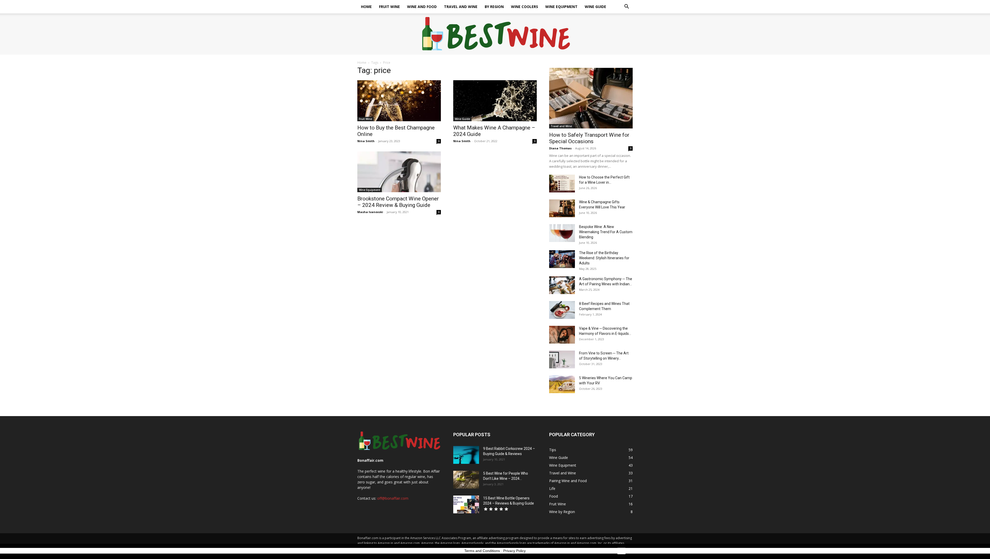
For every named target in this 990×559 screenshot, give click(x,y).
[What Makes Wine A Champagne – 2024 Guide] (495, 100)
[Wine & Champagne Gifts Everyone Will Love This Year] (562, 208)
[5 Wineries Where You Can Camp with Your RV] (562, 384)
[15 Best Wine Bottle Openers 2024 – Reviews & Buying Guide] (466, 504)
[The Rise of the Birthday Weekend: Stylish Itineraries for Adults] (562, 259)
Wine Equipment (561, 6)
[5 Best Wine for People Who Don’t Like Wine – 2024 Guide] (466, 480)
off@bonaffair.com (392, 498)
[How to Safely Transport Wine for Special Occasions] (591, 98)
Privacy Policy (514, 551)
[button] (626, 7)
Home (366, 6)
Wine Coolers (524, 6)
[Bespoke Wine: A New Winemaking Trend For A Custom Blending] (562, 233)
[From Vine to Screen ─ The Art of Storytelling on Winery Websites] (562, 359)
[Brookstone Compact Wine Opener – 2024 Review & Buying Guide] (399, 171)
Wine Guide (595, 6)
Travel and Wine (460, 6)
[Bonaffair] (495, 34)
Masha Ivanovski (370, 212)
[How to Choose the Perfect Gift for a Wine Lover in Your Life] (562, 183)
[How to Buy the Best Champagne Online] (399, 100)
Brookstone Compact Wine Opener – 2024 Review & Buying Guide (398, 202)
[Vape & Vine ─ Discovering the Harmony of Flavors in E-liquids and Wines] (562, 335)
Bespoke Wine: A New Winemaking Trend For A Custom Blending (605, 232)
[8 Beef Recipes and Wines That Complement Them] (562, 310)
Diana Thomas (560, 148)
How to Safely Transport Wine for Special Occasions (589, 138)
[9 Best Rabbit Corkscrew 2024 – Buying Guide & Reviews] (466, 455)
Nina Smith (366, 141)
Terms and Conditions (482, 551)
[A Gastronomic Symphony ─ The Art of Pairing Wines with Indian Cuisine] (562, 285)
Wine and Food (422, 6)
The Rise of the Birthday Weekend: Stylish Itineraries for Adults (604, 258)
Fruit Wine (389, 6)
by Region (494, 6)
